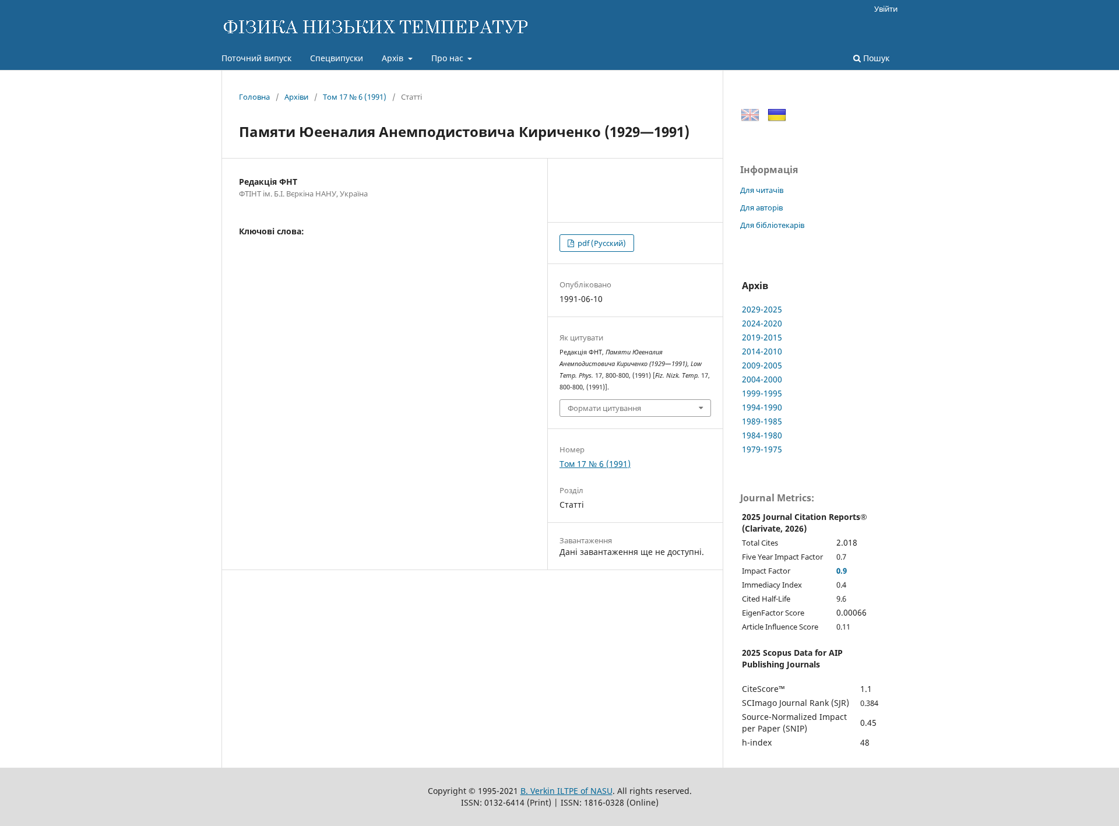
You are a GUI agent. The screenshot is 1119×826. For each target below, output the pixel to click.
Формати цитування (604, 408)
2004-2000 (762, 379)
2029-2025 (762, 309)
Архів (394, 58)
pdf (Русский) (601, 243)
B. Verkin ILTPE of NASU (566, 790)
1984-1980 (762, 435)
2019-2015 (762, 337)
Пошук (875, 58)
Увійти (886, 8)
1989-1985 (762, 421)
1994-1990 (762, 407)
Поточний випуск (256, 58)
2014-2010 (762, 351)
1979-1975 (762, 449)
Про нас (448, 58)
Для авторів (761, 207)
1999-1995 (762, 393)
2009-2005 (762, 365)
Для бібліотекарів (772, 225)
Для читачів (761, 190)
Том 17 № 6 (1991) (354, 97)
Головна (254, 97)
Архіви (296, 97)
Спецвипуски (336, 58)
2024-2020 (762, 323)
